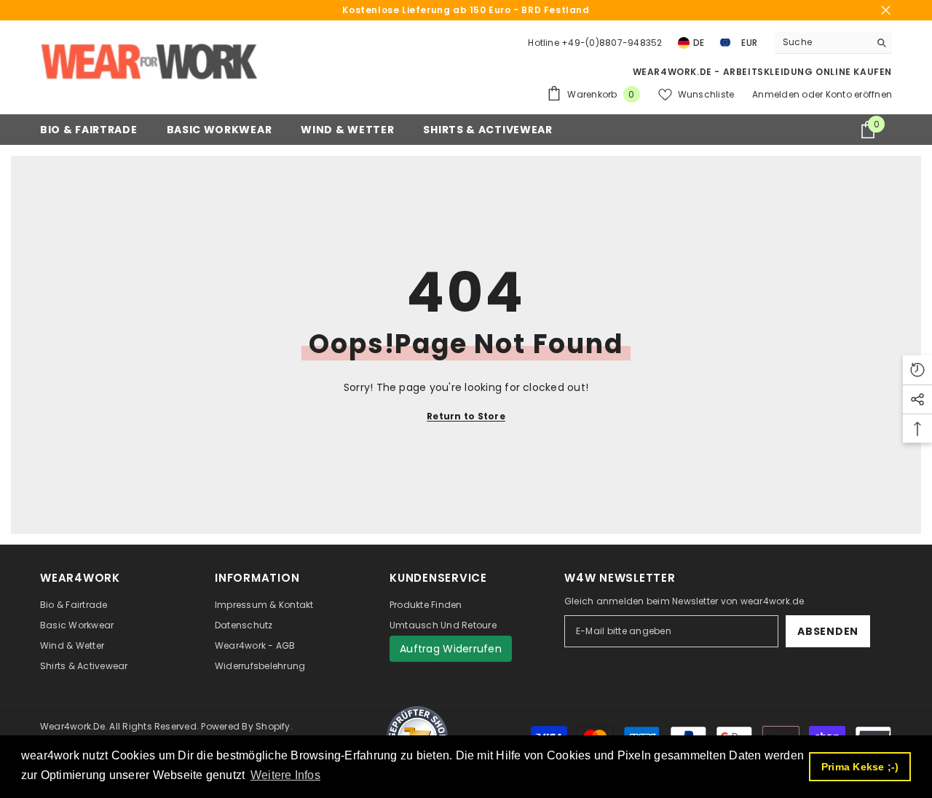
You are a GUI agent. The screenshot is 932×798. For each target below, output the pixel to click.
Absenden (827, 631)
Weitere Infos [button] (285, 775)
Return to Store (466, 416)
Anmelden (777, 94)
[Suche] (833, 42)
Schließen (886, 10)
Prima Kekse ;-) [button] (860, 767)
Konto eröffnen (859, 94)
